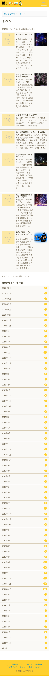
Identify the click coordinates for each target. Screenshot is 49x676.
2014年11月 (24, 584)
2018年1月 (24, 390)
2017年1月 (24, 444)
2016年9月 (24, 465)
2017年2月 (24, 438)
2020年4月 (24, 309)
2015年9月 (24, 530)
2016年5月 (24, 487)
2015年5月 (24, 551)
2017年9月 (24, 412)
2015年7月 (24, 541)
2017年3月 (24, 433)
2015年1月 (24, 573)
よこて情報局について (16, 664)
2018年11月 (24, 363)
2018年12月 (24, 358)
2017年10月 (24, 406)
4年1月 (24, 648)
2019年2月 (24, 347)
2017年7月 (24, 422)
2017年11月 (24, 401)
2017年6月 (24, 428)
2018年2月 (24, 385)
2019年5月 (24, 336)
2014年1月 (24, 632)
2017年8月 (24, 417)
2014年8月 (24, 600)
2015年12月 (24, 514)
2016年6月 (24, 481)
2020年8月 (24, 288)
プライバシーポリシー (18, 667)
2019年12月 (24, 320)
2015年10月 (24, 524)
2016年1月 (24, 508)
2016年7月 (24, 476)
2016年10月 (24, 460)
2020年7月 (24, 293)
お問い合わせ (34, 667)
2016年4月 (24, 492)
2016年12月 (24, 449)
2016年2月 (24, 503)
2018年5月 (24, 369)
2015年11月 (24, 519)
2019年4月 (24, 342)
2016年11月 (24, 455)
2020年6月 (24, 299)
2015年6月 (24, 546)
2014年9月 (24, 594)
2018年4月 (24, 374)
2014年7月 (24, 605)
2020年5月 (24, 304)
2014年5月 (24, 616)
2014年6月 (24, 611)
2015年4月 (24, 557)
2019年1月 (24, 352)
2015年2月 (24, 567)
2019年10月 (24, 331)
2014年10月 (24, 589)
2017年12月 (24, 395)
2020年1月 (24, 315)
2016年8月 (24, 471)
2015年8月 (24, 535)
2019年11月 (24, 325)
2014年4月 (24, 621)
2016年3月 (24, 498)
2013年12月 (24, 637)
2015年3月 (24, 562)
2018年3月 (24, 379)
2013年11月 (24, 643)
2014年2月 (24, 627)
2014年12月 (24, 578)
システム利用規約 (34, 664)
